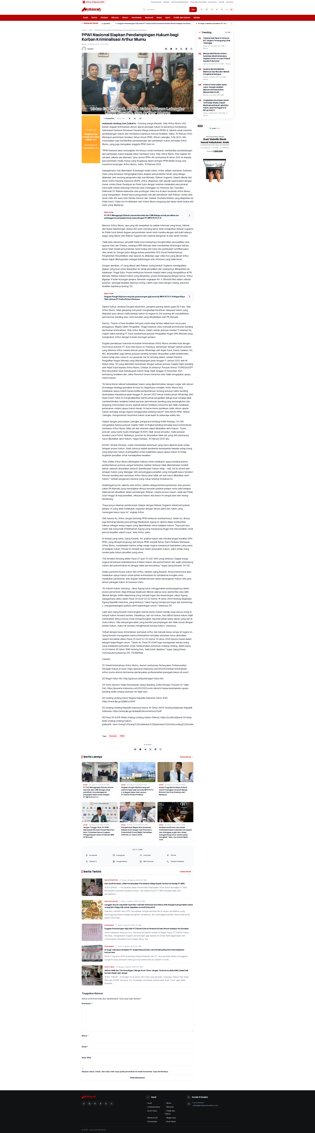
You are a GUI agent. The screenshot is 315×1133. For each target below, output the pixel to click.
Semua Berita (185, 757)
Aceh (85, 17)
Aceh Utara (152, 1111)
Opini (167, 17)
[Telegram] (176, 49)
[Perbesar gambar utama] (137, 83)
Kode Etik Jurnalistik (198, 2)
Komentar (87, 1003)
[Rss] (227, 9)
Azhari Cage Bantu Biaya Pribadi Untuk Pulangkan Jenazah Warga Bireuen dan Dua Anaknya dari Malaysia (173, 791)
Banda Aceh (152, 1118)
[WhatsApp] (171, 49)
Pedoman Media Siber (180, 2)
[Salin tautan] (191, 49)
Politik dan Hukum (182, 17)
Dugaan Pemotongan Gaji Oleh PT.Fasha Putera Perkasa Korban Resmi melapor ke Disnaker (146, 928)
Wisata (197, 17)
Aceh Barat (109, 925)
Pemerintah (152, 1121)
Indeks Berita (185, 872)
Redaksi (166, 2)
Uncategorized (111, 880)
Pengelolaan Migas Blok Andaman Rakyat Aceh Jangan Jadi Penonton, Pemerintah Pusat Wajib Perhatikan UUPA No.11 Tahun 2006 (136, 831)
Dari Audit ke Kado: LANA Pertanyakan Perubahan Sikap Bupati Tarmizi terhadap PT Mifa (144, 883)
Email (85, 1046)
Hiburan (115, 17)
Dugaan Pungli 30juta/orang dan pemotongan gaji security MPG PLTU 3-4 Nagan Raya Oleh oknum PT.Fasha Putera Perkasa (144, 297)
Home (84, 30)
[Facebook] (166, 49)
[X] (181, 49)
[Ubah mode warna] (231, 9)
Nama (85, 1036)
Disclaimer (212, 2)
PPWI (122, 736)
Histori (125, 17)
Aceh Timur (109, 967)
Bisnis (94, 17)
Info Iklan (229, 2)
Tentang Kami (156, 2)
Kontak (221, 2)
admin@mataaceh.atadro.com (205, 1105)
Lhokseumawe (153, 1107)
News (159, 17)
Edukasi (104, 17)
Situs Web (86, 1057)
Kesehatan (137, 17)
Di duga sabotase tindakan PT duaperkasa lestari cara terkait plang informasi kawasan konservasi (171, 23)
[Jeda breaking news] (231, 23)
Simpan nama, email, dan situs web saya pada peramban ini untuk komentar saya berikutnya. (125, 1071)
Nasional (149, 17)
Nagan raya (171, 1118)
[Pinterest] (186, 49)
